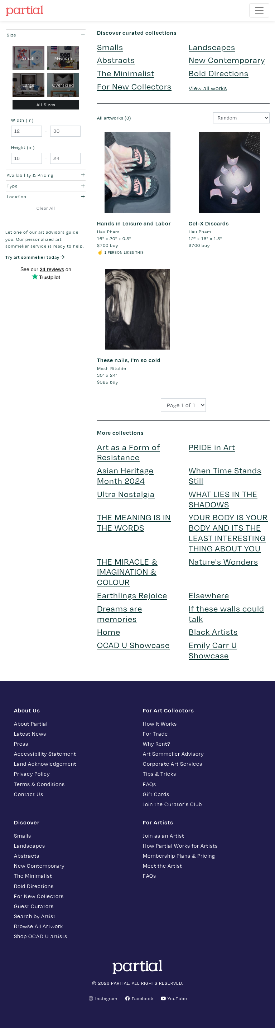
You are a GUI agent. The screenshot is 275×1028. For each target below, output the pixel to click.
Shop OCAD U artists (40, 936)
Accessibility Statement (45, 754)
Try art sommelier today (33, 257)
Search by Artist (35, 916)
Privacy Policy (32, 774)
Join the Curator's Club (172, 804)
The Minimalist (125, 73)
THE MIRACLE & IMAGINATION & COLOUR (127, 572)
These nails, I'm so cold (129, 360)
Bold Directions (219, 73)
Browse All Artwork (38, 926)
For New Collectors (134, 86)
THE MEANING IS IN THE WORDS (134, 522)
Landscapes (212, 47)
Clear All (46, 208)
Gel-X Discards (209, 223)
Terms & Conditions (39, 784)
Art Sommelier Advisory (173, 754)
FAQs (149, 784)
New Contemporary (227, 60)
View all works (208, 88)
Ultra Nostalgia (126, 494)
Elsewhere (209, 595)
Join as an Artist (163, 836)
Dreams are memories (119, 614)
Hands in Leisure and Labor (134, 223)
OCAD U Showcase (133, 645)
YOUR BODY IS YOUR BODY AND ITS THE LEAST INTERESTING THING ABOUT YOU (228, 532)
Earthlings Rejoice (132, 595)
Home (108, 632)
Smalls (110, 47)
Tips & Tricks (159, 774)
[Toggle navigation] (259, 10)
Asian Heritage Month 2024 (125, 476)
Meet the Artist (162, 866)
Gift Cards (156, 794)
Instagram (105, 998)
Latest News (30, 734)
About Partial (31, 724)
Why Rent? (156, 744)
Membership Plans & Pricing (179, 856)
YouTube (176, 998)
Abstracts (116, 60)
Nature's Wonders (223, 561)
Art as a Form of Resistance (128, 452)
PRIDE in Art (212, 447)
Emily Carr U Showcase (213, 650)
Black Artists (213, 632)
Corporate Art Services (172, 764)
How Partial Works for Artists (180, 846)
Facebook (141, 998)
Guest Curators (34, 906)
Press (21, 744)
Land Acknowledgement (45, 764)
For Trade (155, 734)
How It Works (160, 724)
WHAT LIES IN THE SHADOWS (223, 499)
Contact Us (28, 794)
